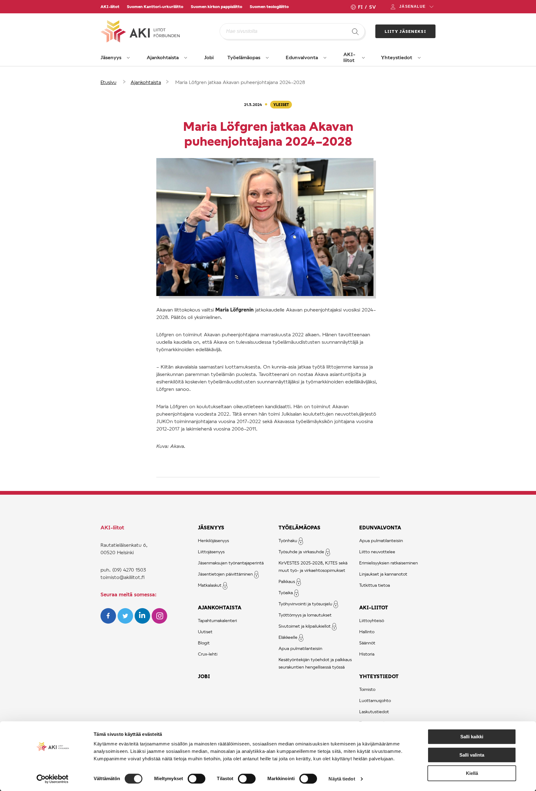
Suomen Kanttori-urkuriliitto (155, 6)
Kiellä (472, 773)
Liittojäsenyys (211, 551)
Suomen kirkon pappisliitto (216, 6)
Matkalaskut (209, 585)
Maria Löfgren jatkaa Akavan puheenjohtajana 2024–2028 (240, 82)
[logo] (160, 31)
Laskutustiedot (374, 711)
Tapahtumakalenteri (217, 620)
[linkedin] (143, 622)
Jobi (209, 57)
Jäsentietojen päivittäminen (225, 574)
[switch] (196, 779)
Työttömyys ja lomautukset (305, 614)
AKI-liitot (109, 6)
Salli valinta (471, 755)
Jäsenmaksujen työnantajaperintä (231, 562)
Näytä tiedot (341, 778)
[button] (128, 57)
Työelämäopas (243, 57)
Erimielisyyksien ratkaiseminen (388, 562)
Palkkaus (287, 581)
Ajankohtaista (163, 57)
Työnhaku (288, 540)
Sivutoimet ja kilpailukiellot (305, 626)
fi (360, 7)
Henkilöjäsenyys (213, 540)
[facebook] (109, 622)
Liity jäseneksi (406, 31)
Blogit (204, 642)
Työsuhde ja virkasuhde (301, 551)
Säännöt (367, 642)
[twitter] (126, 622)
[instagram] (159, 622)
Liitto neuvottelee (377, 551)
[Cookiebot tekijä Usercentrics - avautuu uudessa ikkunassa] (52, 779)
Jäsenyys (110, 57)
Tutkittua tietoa (374, 585)
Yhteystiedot (396, 57)
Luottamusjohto (375, 700)
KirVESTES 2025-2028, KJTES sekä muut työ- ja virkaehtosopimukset (313, 566)
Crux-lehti (207, 653)
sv (372, 7)
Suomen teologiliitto (269, 6)
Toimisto (367, 689)
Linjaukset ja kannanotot (383, 574)
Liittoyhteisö (371, 620)
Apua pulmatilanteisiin (300, 648)
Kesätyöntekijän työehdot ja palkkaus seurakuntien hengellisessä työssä (315, 663)
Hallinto (366, 631)
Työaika (286, 592)
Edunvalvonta (302, 57)
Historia (366, 653)
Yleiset (281, 104)
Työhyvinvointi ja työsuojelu (305, 603)
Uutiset (205, 631)
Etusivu (108, 82)
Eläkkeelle (288, 637)
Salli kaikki (471, 736)
